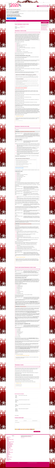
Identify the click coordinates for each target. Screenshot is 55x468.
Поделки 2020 (8, 451)
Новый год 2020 (8, 447)
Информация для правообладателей (28, 436)
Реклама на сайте (44, 4)
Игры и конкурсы (9, 442)
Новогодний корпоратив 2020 (10, 444)
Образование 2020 (9, 448)
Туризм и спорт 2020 (9, 459)
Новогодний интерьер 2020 (10, 443)
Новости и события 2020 (9, 446)
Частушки (8, 460)
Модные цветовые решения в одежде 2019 (23, 408)
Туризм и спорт (8, 458)
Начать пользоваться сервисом (11, 18)
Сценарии (8, 456)
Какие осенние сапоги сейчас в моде (23, 395)
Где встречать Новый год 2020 (10, 439)
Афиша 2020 (8, 438)
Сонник (7, 455)
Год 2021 (8, 440)
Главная (48, 4)
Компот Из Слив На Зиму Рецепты (44, 26)
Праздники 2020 (8, 454)
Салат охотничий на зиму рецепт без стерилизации (24, 404)
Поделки (8, 450)
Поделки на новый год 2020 (10, 452)
